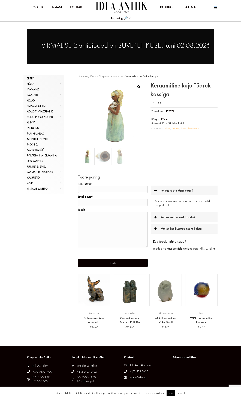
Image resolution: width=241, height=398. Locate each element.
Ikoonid (32, 95)
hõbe (183, 128)
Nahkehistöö (35, 150)
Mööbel (32, 144)
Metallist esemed (37, 139)
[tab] (184, 190)
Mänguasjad (35, 133)
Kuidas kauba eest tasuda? (178, 217)
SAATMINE (191, 7)
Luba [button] (171, 393)
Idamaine (33, 89)
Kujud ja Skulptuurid (40, 117)
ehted (167, 128)
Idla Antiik (83, 76)
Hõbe (30, 84)
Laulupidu (33, 128)
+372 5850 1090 (42, 371)
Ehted (30, 78)
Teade (81, 210)
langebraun (193, 128)
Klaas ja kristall (36, 106)
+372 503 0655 (138, 371)
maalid (176, 128)
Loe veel (180, 393)
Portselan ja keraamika (42, 155)
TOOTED (37, 7)
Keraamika (118, 76)
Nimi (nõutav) (85, 184)
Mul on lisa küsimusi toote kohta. (181, 229)
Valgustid (33, 177)
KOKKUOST (168, 7)
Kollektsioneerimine (40, 111)
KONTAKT (77, 7)
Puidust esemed (36, 166)
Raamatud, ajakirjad (40, 172)
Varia (30, 183)
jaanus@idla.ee (137, 377)
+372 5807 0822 (87, 371)
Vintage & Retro (37, 189)
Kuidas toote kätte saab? (177, 190)
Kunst (31, 122)
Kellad (31, 100)
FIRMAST (56, 7)
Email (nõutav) (85, 196)
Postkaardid (35, 161)
